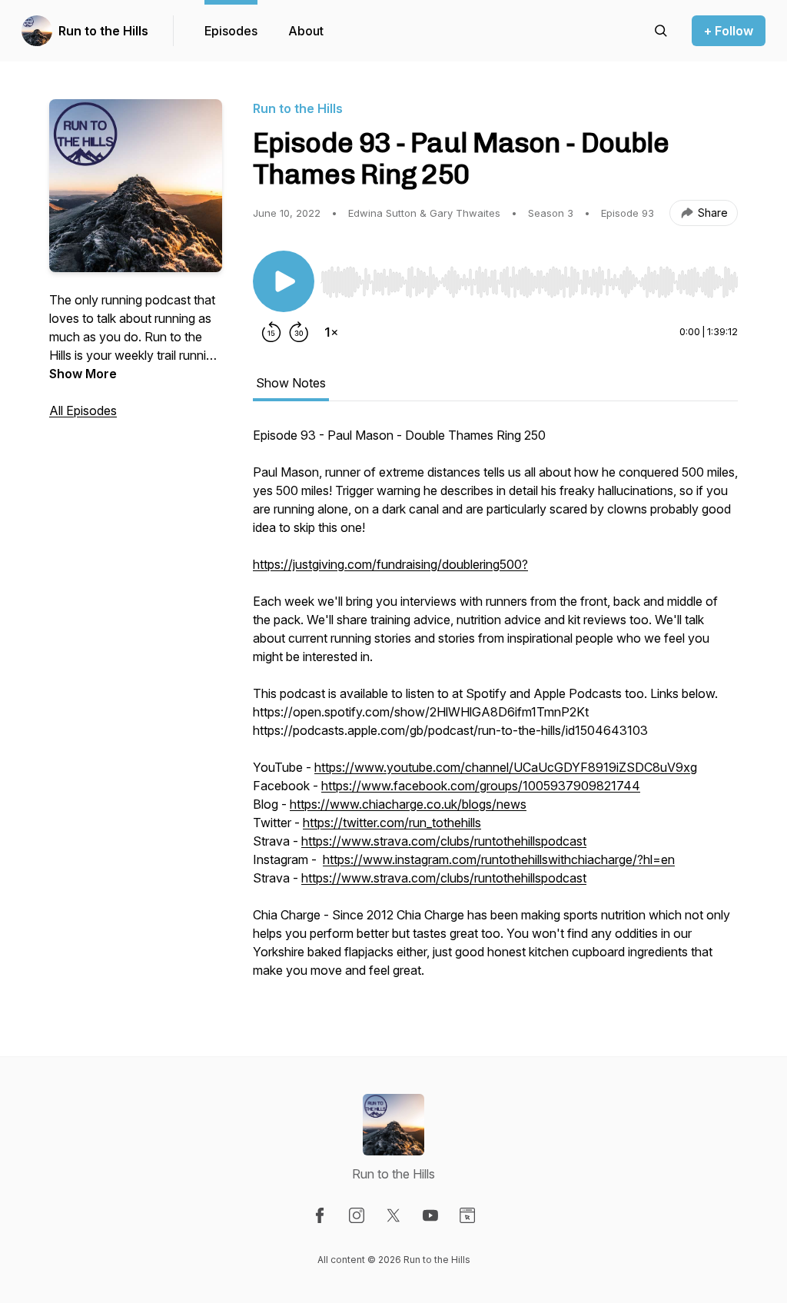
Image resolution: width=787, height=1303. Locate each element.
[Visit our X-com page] (393, 1215)
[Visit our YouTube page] (430, 1215)
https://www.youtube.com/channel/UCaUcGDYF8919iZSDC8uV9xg (505, 767)
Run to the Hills (103, 30)
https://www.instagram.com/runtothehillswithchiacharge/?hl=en (499, 859)
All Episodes (83, 410)
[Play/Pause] (283, 281)
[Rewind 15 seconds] (271, 332)
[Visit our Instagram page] (356, 1215)
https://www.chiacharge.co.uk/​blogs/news (408, 804)
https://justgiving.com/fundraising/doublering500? (390, 564)
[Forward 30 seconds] (299, 332)
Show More (83, 373)
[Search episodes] (661, 31)
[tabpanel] (495, 710)
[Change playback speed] (331, 332)
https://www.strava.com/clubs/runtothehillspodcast (443, 841)
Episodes (230, 30)
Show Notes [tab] (291, 383)
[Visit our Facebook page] (319, 1215)
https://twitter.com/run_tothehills (392, 822)
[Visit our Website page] (467, 1215)
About (306, 30)
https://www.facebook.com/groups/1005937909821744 (480, 785)
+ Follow (728, 30)
